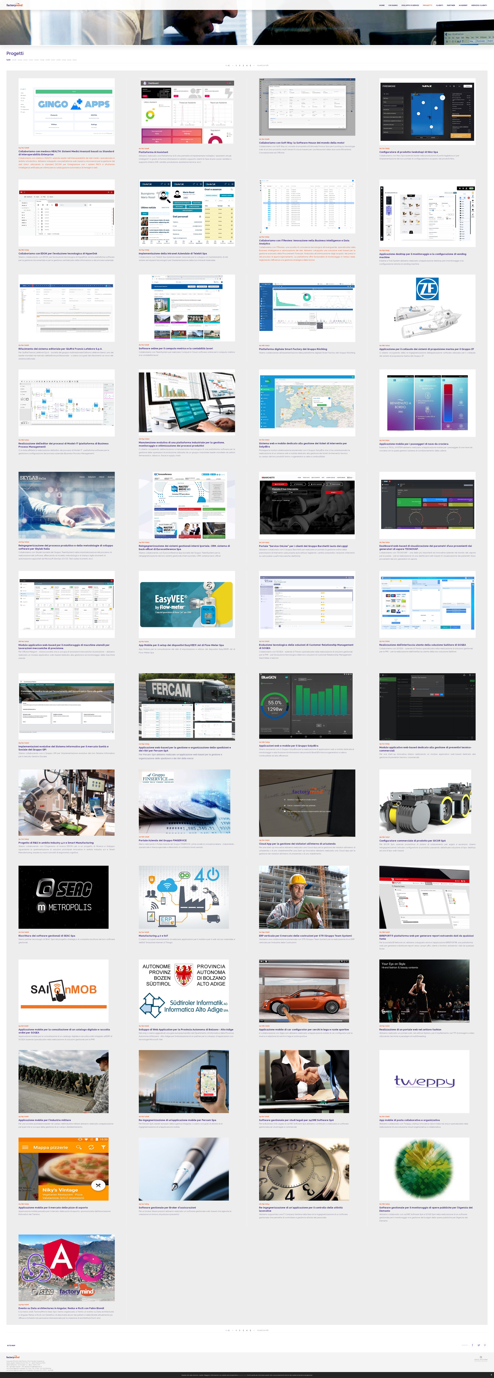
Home (382, 5)
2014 (69, 60)
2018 (48, 60)
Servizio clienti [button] (479, 5)
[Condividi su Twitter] (478, 1345)
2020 (36, 60)
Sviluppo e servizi (410, 5)
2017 (53, 60)
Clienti (439, 5)
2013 (75, 60)
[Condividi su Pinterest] (485, 1345)
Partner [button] (451, 5)
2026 (14, 60)
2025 (20, 60)
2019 (42, 60)
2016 (58, 60)
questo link (242, 1375)
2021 (31, 60)
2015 (64, 60)
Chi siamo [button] (393, 5)
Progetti (427, 5)
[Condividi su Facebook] (472, 1345)
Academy (463, 5)
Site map (11, 1345)
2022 (25, 60)
